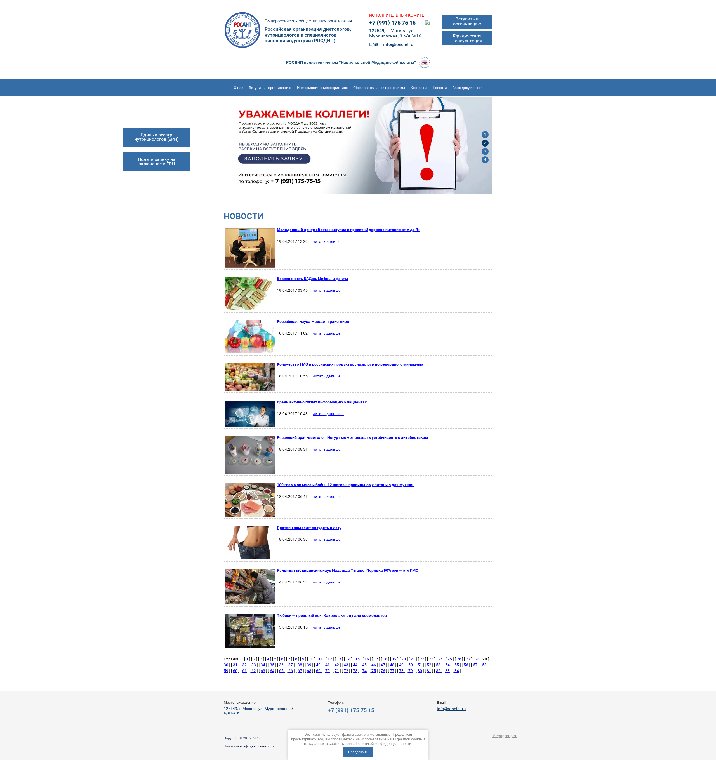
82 (438, 671)
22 (422, 659)
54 (447, 665)
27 (468, 659)
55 (456, 665)
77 (392, 671)
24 (440, 659)
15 (357, 659)
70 (327, 671)
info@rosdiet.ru (398, 44)
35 (272, 665)
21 (413, 659)
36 (281, 665)
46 (373, 665)
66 (290, 671)
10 (311, 659)
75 (373, 671)
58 (484, 665)
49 (401, 665)
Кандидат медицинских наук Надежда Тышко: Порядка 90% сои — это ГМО (347, 570)
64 (272, 671)
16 (366, 659)
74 (364, 671)
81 (429, 671)
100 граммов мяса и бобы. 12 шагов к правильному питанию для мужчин (345, 485)
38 (300, 665)
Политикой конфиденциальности (383, 744)
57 (475, 665)
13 (339, 659)
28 (477, 659)
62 (253, 671)
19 (394, 659)
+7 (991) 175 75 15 (392, 22)
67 (300, 671)
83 (447, 671)
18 (385, 659)
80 (420, 671)
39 (309, 665)
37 (290, 665)
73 (355, 671)
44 (355, 665)
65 (281, 671)
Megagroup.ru (504, 735)
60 (235, 671)
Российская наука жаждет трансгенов (313, 321)
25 (449, 659)
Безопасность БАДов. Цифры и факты (312, 278)
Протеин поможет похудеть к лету (309, 527)
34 (263, 665)
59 (226, 671)
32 (244, 665)
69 (318, 671)
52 (429, 665)
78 (401, 671)
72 (346, 671)
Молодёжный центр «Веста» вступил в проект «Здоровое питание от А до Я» (348, 229)
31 (235, 665)
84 (456, 671)
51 (420, 665)
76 (383, 671)
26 (459, 659)
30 (226, 665)
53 (438, 665)
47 (383, 665)
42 (337, 665)
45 (364, 665)
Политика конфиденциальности (249, 746)
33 (253, 665)
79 (410, 671)
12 (330, 659)
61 (244, 671)
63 (263, 671)
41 (327, 665)
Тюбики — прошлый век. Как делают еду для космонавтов (332, 615)
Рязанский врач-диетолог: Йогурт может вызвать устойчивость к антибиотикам (352, 437)
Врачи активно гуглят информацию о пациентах (322, 402)
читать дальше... (328, 241)
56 (466, 665)
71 (337, 671)
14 (348, 659)
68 (309, 671)
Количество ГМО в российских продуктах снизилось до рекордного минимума (350, 364)
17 (376, 659)
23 (431, 659)
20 (403, 659)
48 (392, 665)
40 (318, 665)
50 (410, 665)
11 (320, 659)
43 (346, 665)
